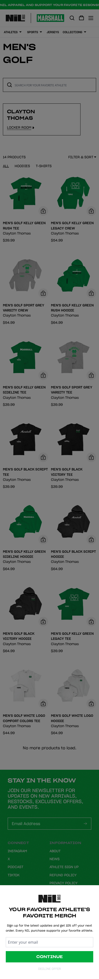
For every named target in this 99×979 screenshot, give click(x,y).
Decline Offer (49, 969)
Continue (49, 956)
